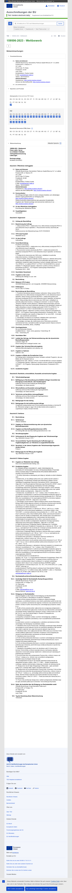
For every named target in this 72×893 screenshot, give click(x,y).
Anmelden (51, 6)
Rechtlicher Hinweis (11, 796)
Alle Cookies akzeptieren (15, 888)
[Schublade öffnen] (9, 45)
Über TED (9, 812)
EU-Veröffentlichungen (12, 836)
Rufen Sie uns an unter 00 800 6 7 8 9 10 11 (18, 860)
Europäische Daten (11, 827)
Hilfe (7, 776)
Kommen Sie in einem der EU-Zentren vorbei (19, 870)
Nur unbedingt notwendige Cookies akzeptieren (41, 888)
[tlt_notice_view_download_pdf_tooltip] (11, 116)
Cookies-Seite (55, 881)
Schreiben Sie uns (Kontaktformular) (16, 867)
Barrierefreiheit (10, 803)
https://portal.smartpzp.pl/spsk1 (32, 80)
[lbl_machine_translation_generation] (32, 128)
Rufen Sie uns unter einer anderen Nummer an (19, 863)
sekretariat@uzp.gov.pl (26, 589)
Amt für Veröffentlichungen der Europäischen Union (22, 764)
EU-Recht (9, 823)
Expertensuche (29, 29)
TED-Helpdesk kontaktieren (14, 779)
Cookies (8, 800)
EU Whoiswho (10, 833)
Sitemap (8, 815)
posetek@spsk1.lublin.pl (26, 75)
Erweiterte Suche (18, 29)
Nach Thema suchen (41, 29)
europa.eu (15, 852)
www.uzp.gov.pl (30, 591)
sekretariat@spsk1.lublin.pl (23, 573)
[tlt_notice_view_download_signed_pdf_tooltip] (11, 105)
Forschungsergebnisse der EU (14, 830)
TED (8, 36)
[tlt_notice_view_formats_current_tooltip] (60, 143)
